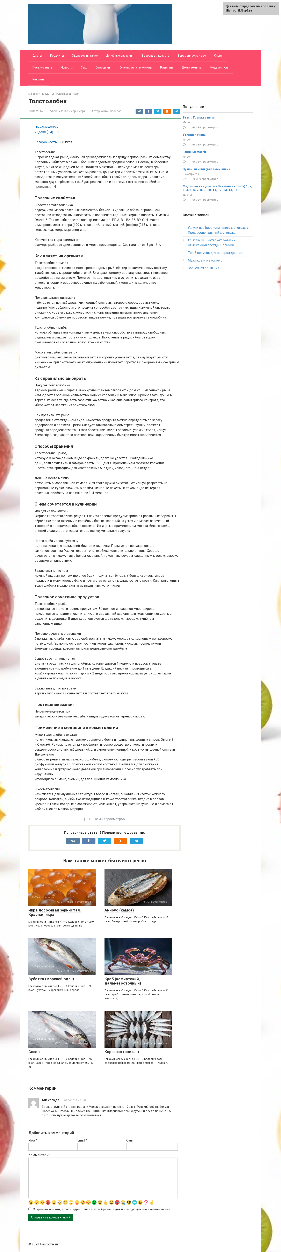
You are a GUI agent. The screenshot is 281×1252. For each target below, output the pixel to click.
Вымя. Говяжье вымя (199, 117)
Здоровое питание (85, 55)
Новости (67, 67)
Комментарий (39, 1155)
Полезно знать (43, 67)
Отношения (103, 67)
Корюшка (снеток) (122, 1051)
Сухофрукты (191, 174)
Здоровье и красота (156, 55)
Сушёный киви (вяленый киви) (206, 169)
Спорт (218, 55)
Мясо (186, 122)
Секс (84, 67)
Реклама (38, 79)
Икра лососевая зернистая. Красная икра (54, 912)
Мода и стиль (219, 67)
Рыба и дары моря (73, 111)
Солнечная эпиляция (203, 268)
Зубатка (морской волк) (51, 978)
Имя (32, 1140)
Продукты (57, 55)
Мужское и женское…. (205, 260)
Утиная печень (194, 135)
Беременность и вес (192, 55)
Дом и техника (192, 67)
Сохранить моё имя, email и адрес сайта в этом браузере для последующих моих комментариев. (102, 1209)
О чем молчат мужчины (136, 67)
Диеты (37, 55)
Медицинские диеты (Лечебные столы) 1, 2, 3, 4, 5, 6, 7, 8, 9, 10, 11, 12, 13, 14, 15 (217, 188)
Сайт (130, 1140)
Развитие (166, 67)
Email (82, 1140)
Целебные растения (120, 55)
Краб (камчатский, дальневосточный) (123, 981)
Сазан (34, 1051)
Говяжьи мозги (194, 152)
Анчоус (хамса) (119, 910)
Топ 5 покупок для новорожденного (216, 253)
